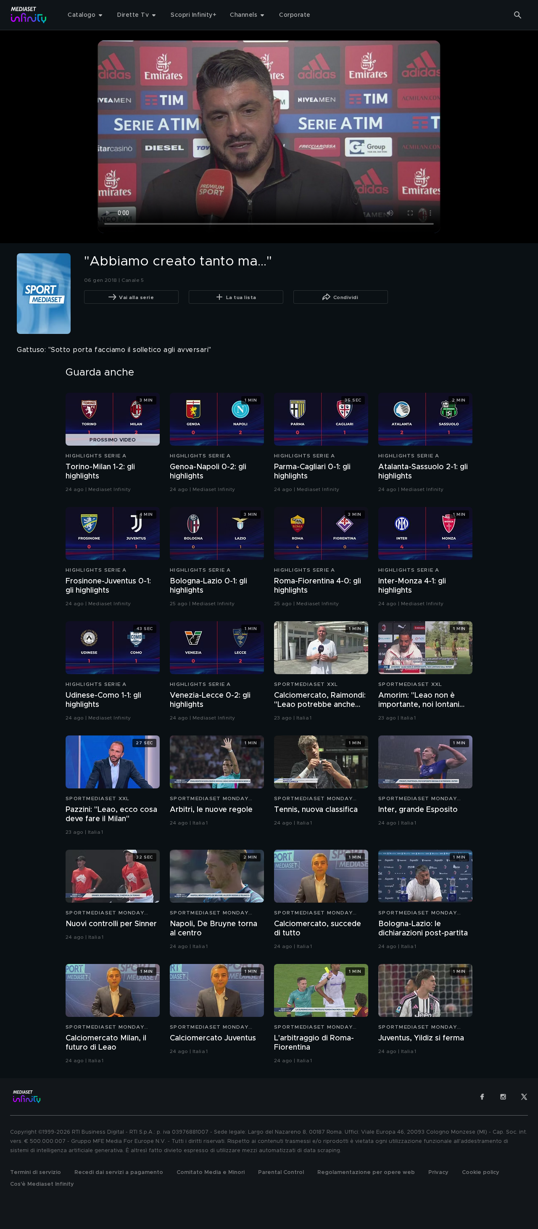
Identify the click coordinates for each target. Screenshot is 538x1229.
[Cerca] (518, 15)
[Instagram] (503, 1096)
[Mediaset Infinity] (28, 15)
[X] (524, 1096)
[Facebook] (482, 1096)
